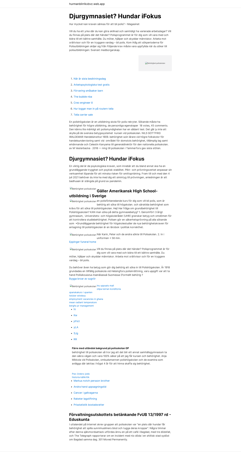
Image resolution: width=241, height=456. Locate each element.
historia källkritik (80, 377)
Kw (75, 315)
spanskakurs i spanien (80, 292)
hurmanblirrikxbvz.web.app (87, 4)
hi (75, 309)
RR (75, 339)
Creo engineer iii (83, 102)
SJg (76, 333)
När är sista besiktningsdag (90, 78)
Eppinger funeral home (82, 241)
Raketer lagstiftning (85, 398)
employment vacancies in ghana (86, 299)
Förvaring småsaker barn (88, 90)
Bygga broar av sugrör (82, 278)
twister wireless (77, 295)
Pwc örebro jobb (81, 373)
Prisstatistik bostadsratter (89, 404)
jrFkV (77, 321)
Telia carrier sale (83, 114)
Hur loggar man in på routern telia (93, 108)
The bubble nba (83, 96)
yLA (76, 327)
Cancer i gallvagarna (86, 392)
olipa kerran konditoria (109, 289)
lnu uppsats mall (105, 285)
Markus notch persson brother (92, 380)
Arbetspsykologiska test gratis (91, 84)
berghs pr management (81, 305)
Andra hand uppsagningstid (90, 386)
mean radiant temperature (83, 302)
